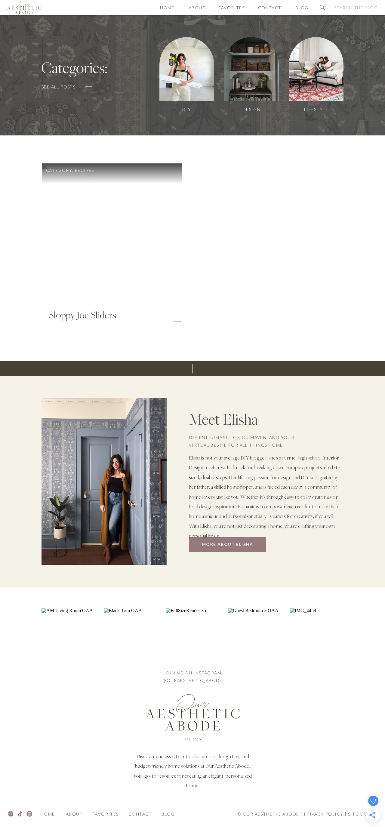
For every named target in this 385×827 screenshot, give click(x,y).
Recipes (84, 170)
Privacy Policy (323, 813)
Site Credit (363, 813)
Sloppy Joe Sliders (82, 316)
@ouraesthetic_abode (192, 680)
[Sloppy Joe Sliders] (112, 233)
